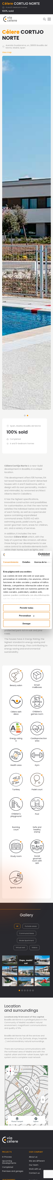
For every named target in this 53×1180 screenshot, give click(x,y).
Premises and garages (12, 1171)
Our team (33, 1165)
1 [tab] (25, 415)
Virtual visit (20, 947)
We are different (37, 1161)
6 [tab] (33, 990)
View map (7, 52)
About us (33, 1157)
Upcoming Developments (9, 1162)
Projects (7, 1152)
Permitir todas (26, 608)
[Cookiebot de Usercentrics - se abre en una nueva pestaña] (38, 554)
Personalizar (25, 615)
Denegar (27, 623)
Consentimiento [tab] (10, 562)
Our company (36, 1152)
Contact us (34, 1173)
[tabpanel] (26, 233)
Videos (34, 947)
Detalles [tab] (26, 562)
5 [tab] (30, 990)
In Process (7, 1157)
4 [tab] (27, 990)
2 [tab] (27, 415)
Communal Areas (26, 933)
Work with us (35, 1169)
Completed (7, 1167)
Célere (7, 3)
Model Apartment (26, 940)
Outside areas (31, 926)
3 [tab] (25, 990)
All (17, 926)
